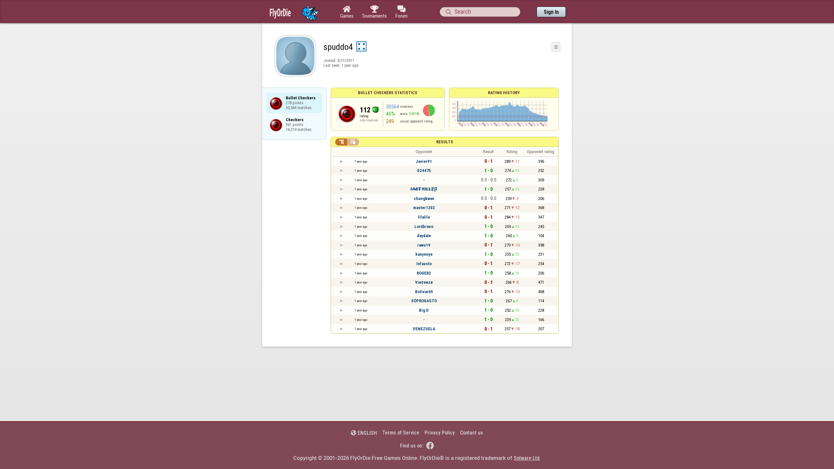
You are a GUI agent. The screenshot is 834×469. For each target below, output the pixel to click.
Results (444, 141)
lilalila (424, 217)
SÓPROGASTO (424, 300)
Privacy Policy (439, 433)
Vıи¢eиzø (424, 282)
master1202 (424, 207)
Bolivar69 (424, 291)
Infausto (424, 263)
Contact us (471, 433)
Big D (424, 310)
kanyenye (424, 254)
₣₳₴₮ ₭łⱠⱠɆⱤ (423, 189)
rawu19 (423, 245)
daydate (424, 235)
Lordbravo (423, 226)
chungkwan (424, 198)
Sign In (551, 12)
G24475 (424, 170)
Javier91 (424, 161)
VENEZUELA (424, 328)
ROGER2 (424, 273)
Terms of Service (400, 433)
